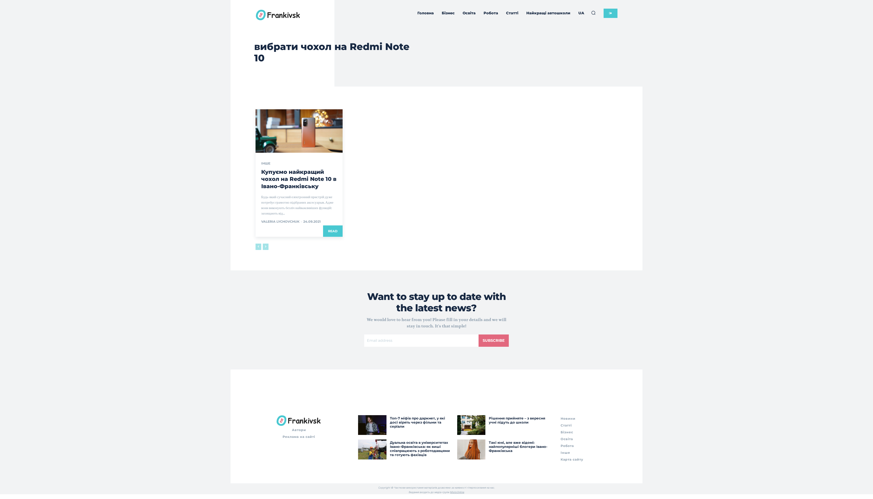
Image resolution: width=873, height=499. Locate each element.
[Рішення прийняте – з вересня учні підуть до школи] (471, 425)
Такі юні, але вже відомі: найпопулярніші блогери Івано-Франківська (518, 446)
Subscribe (494, 340)
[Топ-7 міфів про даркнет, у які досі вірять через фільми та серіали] (372, 425)
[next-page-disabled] (265, 247)
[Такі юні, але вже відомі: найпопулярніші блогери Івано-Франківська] (471, 449)
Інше (265, 163)
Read (333, 231)
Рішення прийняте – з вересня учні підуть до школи (517, 420)
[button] (593, 12)
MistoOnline (457, 492)
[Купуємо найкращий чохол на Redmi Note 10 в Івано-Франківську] (299, 131)
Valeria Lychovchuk (280, 222)
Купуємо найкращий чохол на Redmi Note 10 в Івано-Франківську (298, 179)
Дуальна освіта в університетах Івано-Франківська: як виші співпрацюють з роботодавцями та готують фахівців (420, 448)
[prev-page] (258, 247)
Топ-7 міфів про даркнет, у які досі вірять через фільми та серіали (417, 422)
